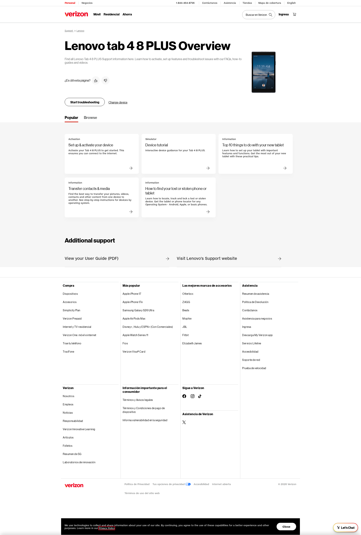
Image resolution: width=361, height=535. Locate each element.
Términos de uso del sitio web (142, 493)
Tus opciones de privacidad (168, 484)
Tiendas (247, 3)
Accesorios (70, 302)
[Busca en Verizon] (258, 14)
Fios (125, 343)
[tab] (71, 118)
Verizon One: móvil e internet (79, 335)
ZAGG (186, 302)
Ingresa (246, 326)
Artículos (68, 437)
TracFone (68, 351)
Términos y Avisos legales (138, 399)
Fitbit (185, 335)
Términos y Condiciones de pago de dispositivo (144, 410)
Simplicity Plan (71, 310)
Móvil (97, 14)
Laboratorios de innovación (79, 462)
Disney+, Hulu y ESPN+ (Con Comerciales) (148, 326)
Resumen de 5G (72, 454)
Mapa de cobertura (269, 3)
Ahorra (127, 14)
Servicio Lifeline (251, 343)
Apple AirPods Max (134, 318)
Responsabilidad (73, 420)
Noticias (68, 412)
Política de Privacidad (136, 484)
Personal (70, 3)
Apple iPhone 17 (132, 293)
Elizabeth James (192, 343)
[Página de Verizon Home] (76, 14)
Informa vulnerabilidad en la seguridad (145, 420)
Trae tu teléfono (72, 343)
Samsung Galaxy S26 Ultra (138, 310)
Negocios (87, 3)
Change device (117, 102)
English (291, 3)
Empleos (68, 404)
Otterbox (187, 293)
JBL (184, 326)
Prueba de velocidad (254, 368)
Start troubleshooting (84, 102)
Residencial (112, 14)
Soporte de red (251, 359)
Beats (185, 310)
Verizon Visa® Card (134, 351)
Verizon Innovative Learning (79, 429)
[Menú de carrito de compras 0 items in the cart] (294, 14)
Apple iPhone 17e (133, 302)
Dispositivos (70, 293)
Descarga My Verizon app (257, 335)
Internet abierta (221, 484)
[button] (96, 80)
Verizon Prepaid (72, 318)
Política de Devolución (255, 302)
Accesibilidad (250, 351)
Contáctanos (209, 3)
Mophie (186, 318)
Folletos (67, 445)
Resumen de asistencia (255, 293)
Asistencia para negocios (257, 318)
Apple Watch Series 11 (135, 335)
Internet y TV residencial (77, 326)
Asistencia (230, 3)
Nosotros (68, 396)
